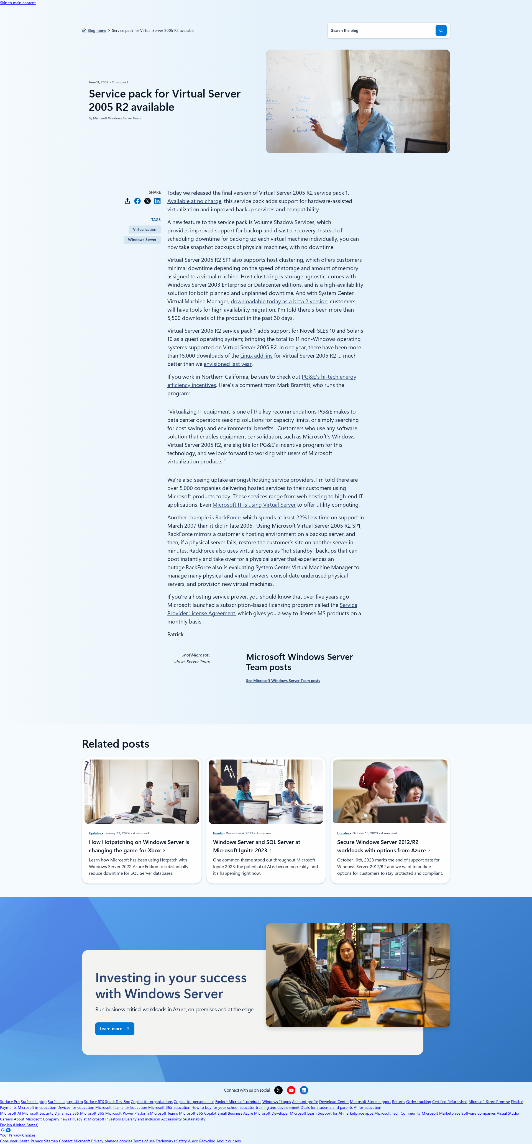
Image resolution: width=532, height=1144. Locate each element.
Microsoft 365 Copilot (197, 1113)
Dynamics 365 (67, 1113)
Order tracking (418, 1101)
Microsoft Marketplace (441, 1113)
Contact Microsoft (74, 1141)
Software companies (478, 1113)
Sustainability (194, 1119)
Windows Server (142, 239)
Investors (113, 1119)
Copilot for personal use (194, 1101)
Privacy (97, 1141)
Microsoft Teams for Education (121, 1107)
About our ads (228, 1141)
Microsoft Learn (303, 1113)
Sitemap (51, 1141)
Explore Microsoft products (238, 1101)
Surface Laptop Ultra (65, 1101)
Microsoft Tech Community (397, 1113)
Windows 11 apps (276, 1101)
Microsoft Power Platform (127, 1113)
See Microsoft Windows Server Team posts (283, 680)
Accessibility (171, 1119)
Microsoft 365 (92, 1113)
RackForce (228, 517)
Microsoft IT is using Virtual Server (254, 504)
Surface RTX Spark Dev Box (107, 1101)
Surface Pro (10, 1101)
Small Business (230, 1113)
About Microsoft (28, 1119)
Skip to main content (18, 3)
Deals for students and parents (327, 1107)
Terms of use (144, 1141)
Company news (56, 1119)
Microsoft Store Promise (489, 1101)
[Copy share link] (127, 201)
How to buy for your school (214, 1107)
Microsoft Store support (370, 1101)
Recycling (207, 1141)
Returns (398, 1101)
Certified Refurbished (449, 1101)
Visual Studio (508, 1113)
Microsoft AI (10, 1113)
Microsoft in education (37, 1107)
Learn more (111, 1028)
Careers (6, 1119)
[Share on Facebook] (137, 201)
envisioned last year (228, 364)
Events (218, 833)
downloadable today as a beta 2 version (279, 301)
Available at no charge (194, 201)
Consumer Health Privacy (21, 1141)
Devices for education (75, 1107)
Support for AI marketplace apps (345, 1113)
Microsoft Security (37, 1113)
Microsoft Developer (271, 1113)
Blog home (97, 30)
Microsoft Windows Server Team (117, 118)
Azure (248, 1113)
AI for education (367, 1107)
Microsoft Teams (164, 1113)
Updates (95, 833)
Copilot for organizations (152, 1101)
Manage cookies (118, 1141)
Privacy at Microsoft (87, 1119)
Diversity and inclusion (141, 1119)
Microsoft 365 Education (169, 1107)
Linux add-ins (256, 355)
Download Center (334, 1101)
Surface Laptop (34, 1101)
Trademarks (165, 1141)
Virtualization (144, 229)
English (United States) (19, 1125)
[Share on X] (147, 201)
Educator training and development (269, 1107)
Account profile (305, 1101)
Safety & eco (187, 1141)
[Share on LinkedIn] (157, 201)
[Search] (441, 30)
